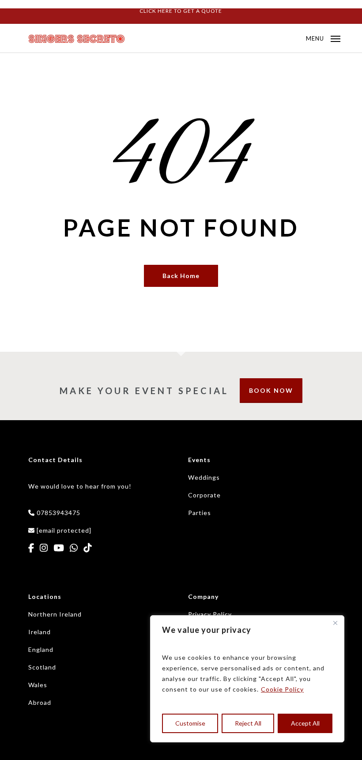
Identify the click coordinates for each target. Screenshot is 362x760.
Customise (190, 723)
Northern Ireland (55, 614)
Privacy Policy (210, 614)
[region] (247, 678)
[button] (323, 37)
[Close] (335, 622)
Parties (199, 512)
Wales (37, 685)
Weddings (204, 477)
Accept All (305, 723)
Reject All (248, 723)
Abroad (39, 702)
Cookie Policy (282, 689)
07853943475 (58, 512)
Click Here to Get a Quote (181, 11)
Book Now (271, 390)
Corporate (204, 495)
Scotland (42, 667)
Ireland (39, 632)
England (40, 649)
